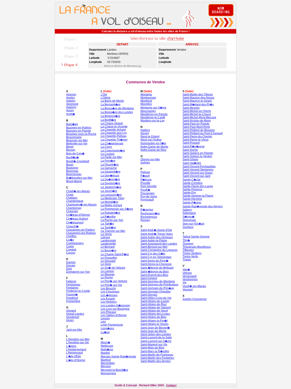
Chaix (69, 194)
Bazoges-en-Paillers (78, 127)
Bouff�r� (72, 157)
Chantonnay (73, 208)
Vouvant (188, 289)
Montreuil (146, 100)
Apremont (72, 104)
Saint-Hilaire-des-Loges (155, 313)
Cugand (71, 249)
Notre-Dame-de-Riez (153, 149)
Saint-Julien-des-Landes (155, 334)
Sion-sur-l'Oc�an (193, 223)
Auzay (70, 110)
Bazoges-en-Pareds (78, 130)
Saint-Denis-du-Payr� (154, 260)
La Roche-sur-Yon (112, 220)
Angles (70, 97)
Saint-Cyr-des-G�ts (152, 253)
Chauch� (72, 226)
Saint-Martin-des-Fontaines (157, 357)
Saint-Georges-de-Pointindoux (159, 284)
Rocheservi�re (150, 213)
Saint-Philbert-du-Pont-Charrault (203, 133)
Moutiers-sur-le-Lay (152, 120)
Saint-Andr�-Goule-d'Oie (156, 230)
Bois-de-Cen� (75, 153)
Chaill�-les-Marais (78, 191)
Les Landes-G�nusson (115, 305)
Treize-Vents (190, 256)
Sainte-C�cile (192, 179)
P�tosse (146, 179)
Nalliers (145, 130)
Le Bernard (108, 246)
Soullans (188, 227)
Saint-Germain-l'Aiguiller (155, 291)
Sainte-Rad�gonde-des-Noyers (203, 206)
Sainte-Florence (192, 189)
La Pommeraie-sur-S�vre (117, 209)
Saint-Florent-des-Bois (154, 275)
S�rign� (189, 216)
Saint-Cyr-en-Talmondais (155, 257)
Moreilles (146, 104)
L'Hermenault (74, 352)
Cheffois (71, 236)
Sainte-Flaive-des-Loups (198, 186)
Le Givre (106, 264)
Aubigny (71, 107)
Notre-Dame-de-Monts (154, 146)
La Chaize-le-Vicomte (114, 126)
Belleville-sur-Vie (76, 143)
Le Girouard (108, 261)
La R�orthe (108, 216)
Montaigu (146, 94)
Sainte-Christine (193, 183)
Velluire (187, 273)
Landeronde (108, 240)
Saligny (187, 209)
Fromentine (73, 301)
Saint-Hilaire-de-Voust (154, 310)
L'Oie (104, 94)
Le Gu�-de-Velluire (113, 267)
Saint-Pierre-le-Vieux (195, 139)
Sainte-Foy (189, 192)
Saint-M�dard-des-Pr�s (198, 104)
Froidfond (72, 298)
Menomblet (108, 363)
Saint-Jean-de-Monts (153, 331)
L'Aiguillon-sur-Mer (78, 339)
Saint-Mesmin (191, 107)
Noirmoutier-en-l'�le (153, 143)
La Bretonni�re (110, 116)
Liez (103, 321)
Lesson (105, 318)
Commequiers (75, 243)
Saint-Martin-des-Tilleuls (198, 94)
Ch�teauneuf (74, 222)
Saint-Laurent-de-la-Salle (156, 337)
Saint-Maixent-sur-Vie (153, 344)
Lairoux (105, 237)
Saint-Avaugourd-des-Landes (158, 243)
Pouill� (145, 189)
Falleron (71, 281)
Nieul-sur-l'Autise (151, 139)
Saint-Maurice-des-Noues (198, 97)
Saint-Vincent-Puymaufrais (199, 166)
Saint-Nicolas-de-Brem (197, 120)
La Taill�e (107, 223)
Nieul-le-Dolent (149, 136)
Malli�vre (107, 349)
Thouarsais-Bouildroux (197, 246)
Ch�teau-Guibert (77, 218)
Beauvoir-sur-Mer (77, 140)
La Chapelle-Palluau (113, 136)
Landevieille (108, 243)
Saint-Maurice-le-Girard (197, 100)
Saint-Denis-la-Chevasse (156, 264)
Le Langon (107, 271)
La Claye (106, 147)
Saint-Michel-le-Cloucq (197, 114)
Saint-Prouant (191, 142)
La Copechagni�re (113, 150)
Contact (171, 385)
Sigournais (189, 220)
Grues (70, 320)
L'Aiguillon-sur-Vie (77, 342)
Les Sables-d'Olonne (114, 315)
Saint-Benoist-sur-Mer (154, 246)
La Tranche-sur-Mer (113, 231)
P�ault (145, 175)
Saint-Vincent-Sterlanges (198, 169)
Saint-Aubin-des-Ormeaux (156, 237)
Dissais (70, 265)
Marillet (105, 352)
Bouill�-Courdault (77, 161)
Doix (69, 268)
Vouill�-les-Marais (194, 286)
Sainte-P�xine (192, 202)
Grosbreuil (72, 317)
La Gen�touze (110, 175)
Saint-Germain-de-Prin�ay (157, 288)
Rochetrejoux (148, 216)
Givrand (71, 310)
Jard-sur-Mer (74, 329)
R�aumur (146, 209)
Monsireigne (108, 373)
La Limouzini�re (111, 194)
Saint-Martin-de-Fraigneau (156, 354)
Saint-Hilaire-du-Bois (153, 317)
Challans (71, 197)
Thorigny (188, 243)
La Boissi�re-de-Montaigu (117, 108)
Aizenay (71, 94)
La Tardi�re (108, 227)
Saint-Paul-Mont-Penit (196, 127)
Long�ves (107, 328)
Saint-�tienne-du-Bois (154, 271)
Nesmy (144, 133)
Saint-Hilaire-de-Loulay (154, 301)
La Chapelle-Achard (113, 129)
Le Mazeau (108, 274)
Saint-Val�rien (192, 163)
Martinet (106, 360)
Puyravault (147, 199)
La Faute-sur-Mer (111, 157)
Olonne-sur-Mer (150, 159)
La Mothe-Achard (111, 205)
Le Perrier (107, 277)
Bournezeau (73, 174)
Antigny (70, 100)
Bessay (70, 149)
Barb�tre (72, 124)
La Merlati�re (109, 201)
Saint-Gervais (148, 294)
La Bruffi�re (108, 119)
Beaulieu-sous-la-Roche (81, 134)
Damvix (70, 262)
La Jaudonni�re (111, 187)
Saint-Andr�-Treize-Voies (156, 233)
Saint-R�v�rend (193, 146)
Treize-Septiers (192, 253)
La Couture (108, 154)
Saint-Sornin (190, 149)
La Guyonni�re (110, 183)
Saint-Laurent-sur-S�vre (155, 341)
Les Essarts (108, 298)
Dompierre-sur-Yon (78, 271)
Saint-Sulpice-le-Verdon (197, 156)
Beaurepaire (74, 137)
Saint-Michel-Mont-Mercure (199, 117)
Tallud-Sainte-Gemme (196, 236)
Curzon (70, 252)
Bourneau (72, 171)
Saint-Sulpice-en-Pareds (198, 153)
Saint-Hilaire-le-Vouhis (154, 324)
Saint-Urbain (190, 159)
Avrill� (70, 114)
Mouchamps (148, 111)
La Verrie (106, 234)
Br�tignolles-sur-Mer (79, 177)
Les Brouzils (108, 288)
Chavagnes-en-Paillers (80, 229)
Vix (184, 282)
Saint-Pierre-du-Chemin (197, 136)
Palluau (145, 172)
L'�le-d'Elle (73, 356)
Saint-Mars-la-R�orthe (154, 351)
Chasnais (72, 211)
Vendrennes (190, 279)
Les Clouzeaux (110, 291)
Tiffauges (188, 250)
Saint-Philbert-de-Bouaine (199, 130)
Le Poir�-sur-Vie (111, 285)
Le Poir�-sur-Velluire (114, 281)
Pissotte (145, 183)
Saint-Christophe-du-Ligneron (159, 250)
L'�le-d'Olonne (75, 360)
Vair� (186, 269)
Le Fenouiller (109, 257)
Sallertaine (189, 213)
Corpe (70, 246)
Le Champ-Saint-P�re (115, 254)
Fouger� (72, 294)
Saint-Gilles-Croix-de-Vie (155, 298)
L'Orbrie (105, 97)
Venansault (189, 276)
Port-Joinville (148, 186)
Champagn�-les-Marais (81, 204)
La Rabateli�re (110, 212)
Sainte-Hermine (192, 199)
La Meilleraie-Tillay (112, 198)
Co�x (70, 239)
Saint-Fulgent (148, 278)
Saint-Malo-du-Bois (152, 347)
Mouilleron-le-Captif (152, 117)
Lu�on (105, 332)
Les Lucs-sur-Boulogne (115, 308)
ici (139, 65)
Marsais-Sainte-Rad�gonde (118, 356)
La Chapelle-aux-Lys (114, 132)
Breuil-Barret (74, 181)
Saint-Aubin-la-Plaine (153, 240)
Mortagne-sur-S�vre (153, 107)
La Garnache (109, 168)
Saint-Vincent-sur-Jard (196, 176)
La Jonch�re (109, 191)
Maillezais (107, 345)
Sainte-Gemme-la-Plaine (198, 195)
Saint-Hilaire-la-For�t (154, 320)
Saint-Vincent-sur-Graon (198, 172)
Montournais (148, 97)
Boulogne (72, 167)
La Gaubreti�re (110, 171)
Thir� (186, 240)
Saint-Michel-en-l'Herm (197, 111)
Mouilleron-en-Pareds (154, 114)
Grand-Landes (75, 313)
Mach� (105, 342)
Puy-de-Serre (148, 196)
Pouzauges (147, 193)
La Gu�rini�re (110, 179)
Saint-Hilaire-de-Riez (153, 304)
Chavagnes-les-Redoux (81, 233)
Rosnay (145, 220)
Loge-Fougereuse (112, 324)
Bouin (69, 164)
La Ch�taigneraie (112, 143)
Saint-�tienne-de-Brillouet (156, 267)
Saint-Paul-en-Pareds (196, 123)
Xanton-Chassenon (195, 299)
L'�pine (71, 346)
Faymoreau (73, 284)
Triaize (187, 259)
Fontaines (72, 287)
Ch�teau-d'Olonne (78, 214)
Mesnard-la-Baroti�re (114, 370)
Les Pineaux (108, 312)
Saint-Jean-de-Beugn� (155, 327)
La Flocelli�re (110, 164)
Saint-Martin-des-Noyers (155, 361)
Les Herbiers (109, 301)
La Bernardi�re (110, 104)
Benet (69, 146)
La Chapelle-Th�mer (114, 139)
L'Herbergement (76, 349)
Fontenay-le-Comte (78, 290)
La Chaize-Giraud (112, 123)
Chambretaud (74, 201)
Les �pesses (109, 295)
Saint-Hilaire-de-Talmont (155, 307)
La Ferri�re (108, 160)
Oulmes (145, 162)
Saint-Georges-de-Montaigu (157, 281)
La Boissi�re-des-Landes (117, 112)
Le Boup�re (108, 250)
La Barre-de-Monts (112, 100)
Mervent (106, 366)
